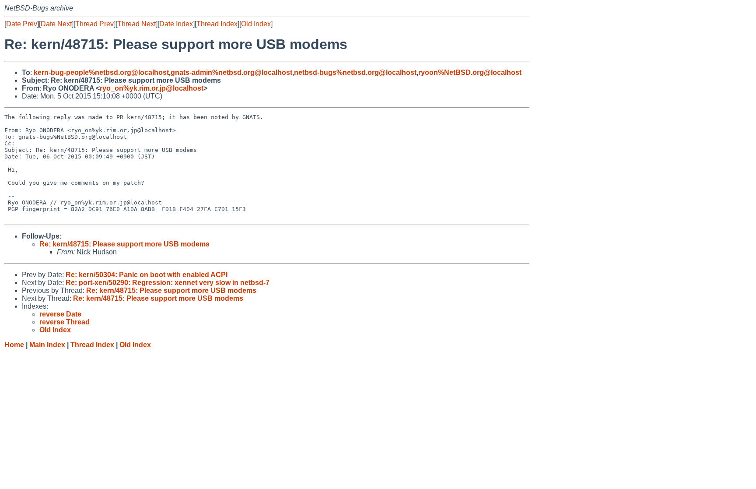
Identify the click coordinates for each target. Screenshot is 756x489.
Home (14, 344)
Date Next (56, 24)
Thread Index (217, 24)
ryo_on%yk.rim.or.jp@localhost (151, 88)
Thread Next (136, 24)
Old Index (256, 24)
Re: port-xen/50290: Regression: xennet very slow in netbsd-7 (168, 282)
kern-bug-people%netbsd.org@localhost (101, 72)
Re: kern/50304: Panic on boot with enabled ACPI (147, 274)
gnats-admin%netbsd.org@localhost (231, 72)
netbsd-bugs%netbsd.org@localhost (355, 72)
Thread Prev (94, 24)
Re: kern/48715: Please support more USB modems (124, 244)
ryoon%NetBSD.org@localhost (470, 72)
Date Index (176, 24)
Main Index (47, 344)
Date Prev (21, 24)
